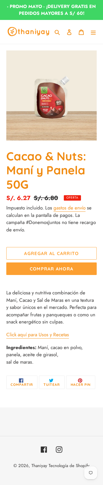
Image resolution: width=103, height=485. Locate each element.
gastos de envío (70, 207)
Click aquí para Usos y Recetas (37, 334)
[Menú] (93, 32)
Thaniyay (39, 465)
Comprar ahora (52, 269)
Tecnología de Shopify (69, 465)
